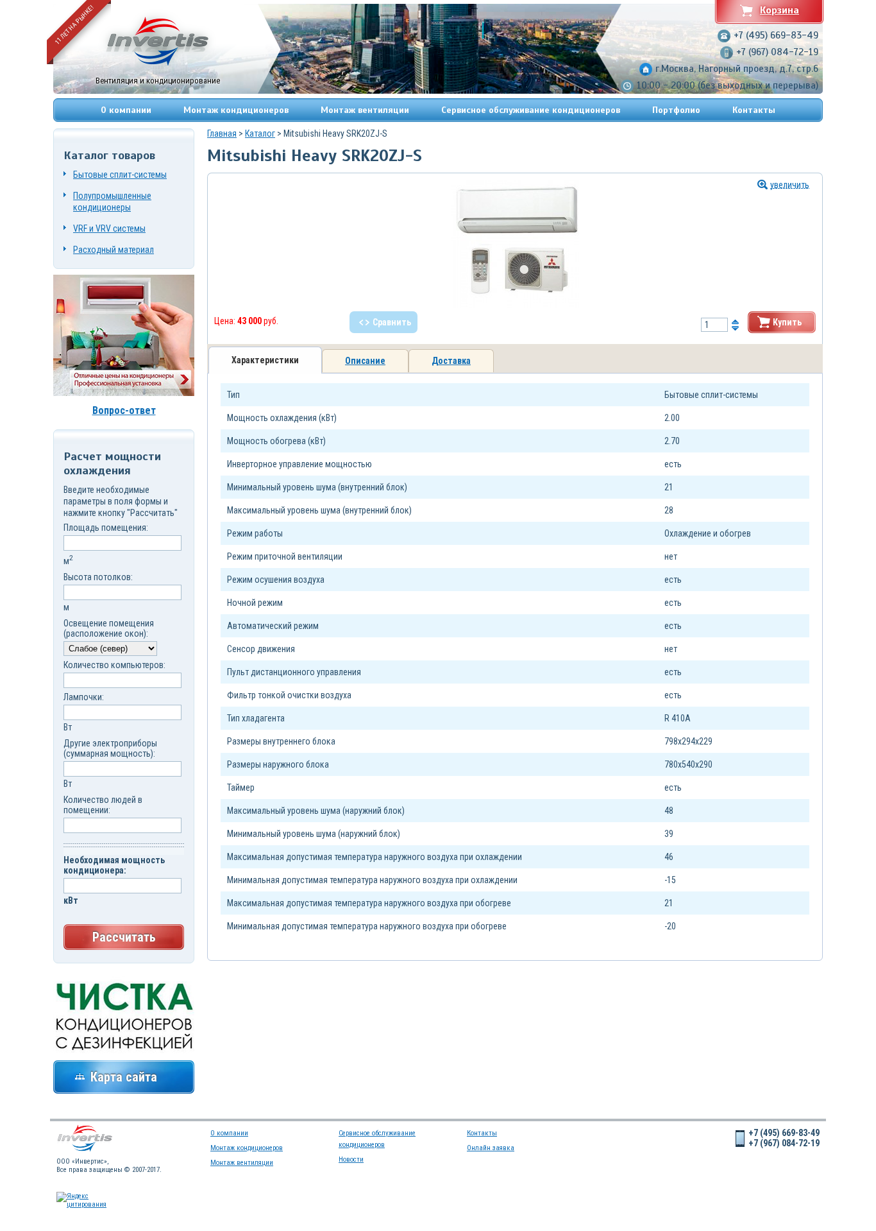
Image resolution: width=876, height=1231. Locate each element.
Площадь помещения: (105, 527)
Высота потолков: (98, 577)
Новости (351, 1159)
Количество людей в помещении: (102, 805)
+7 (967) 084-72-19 (777, 52)
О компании (126, 110)
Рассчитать (124, 937)
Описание (365, 361)
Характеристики (265, 360)
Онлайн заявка (490, 1148)
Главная (222, 133)
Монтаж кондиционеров (236, 110)
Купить (787, 322)
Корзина (779, 10)
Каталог (260, 133)
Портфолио (676, 110)
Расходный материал (113, 250)
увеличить (789, 185)
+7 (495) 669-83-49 (776, 35)
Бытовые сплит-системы (120, 174)
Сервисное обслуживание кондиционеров (530, 110)
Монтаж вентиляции (365, 110)
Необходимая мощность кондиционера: (114, 865)
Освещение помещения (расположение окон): (108, 628)
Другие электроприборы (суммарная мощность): (110, 748)
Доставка (451, 361)
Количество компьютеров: (114, 665)
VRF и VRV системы (109, 228)
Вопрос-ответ (124, 410)
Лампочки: (83, 697)
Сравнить (392, 322)
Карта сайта (123, 1077)
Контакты (753, 110)
